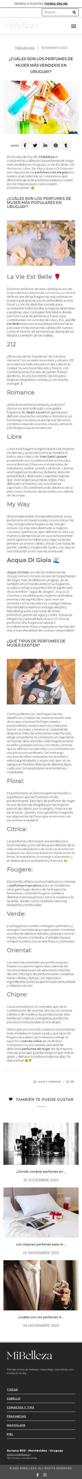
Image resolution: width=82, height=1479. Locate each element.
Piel (10, 1434)
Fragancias (25, 48)
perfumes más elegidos (52, 172)
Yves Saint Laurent (53, 456)
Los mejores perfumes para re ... (41, 1244)
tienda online (56, 3)
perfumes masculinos (25, 885)
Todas (12, 1389)
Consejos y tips (20, 1407)
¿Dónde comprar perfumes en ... (41, 1171)
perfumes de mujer (36, 1049)
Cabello (13, 1398)
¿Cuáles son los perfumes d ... (41, 1317)
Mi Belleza (46, 157)
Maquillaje (16, 1425)
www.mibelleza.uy (19, 1454)
